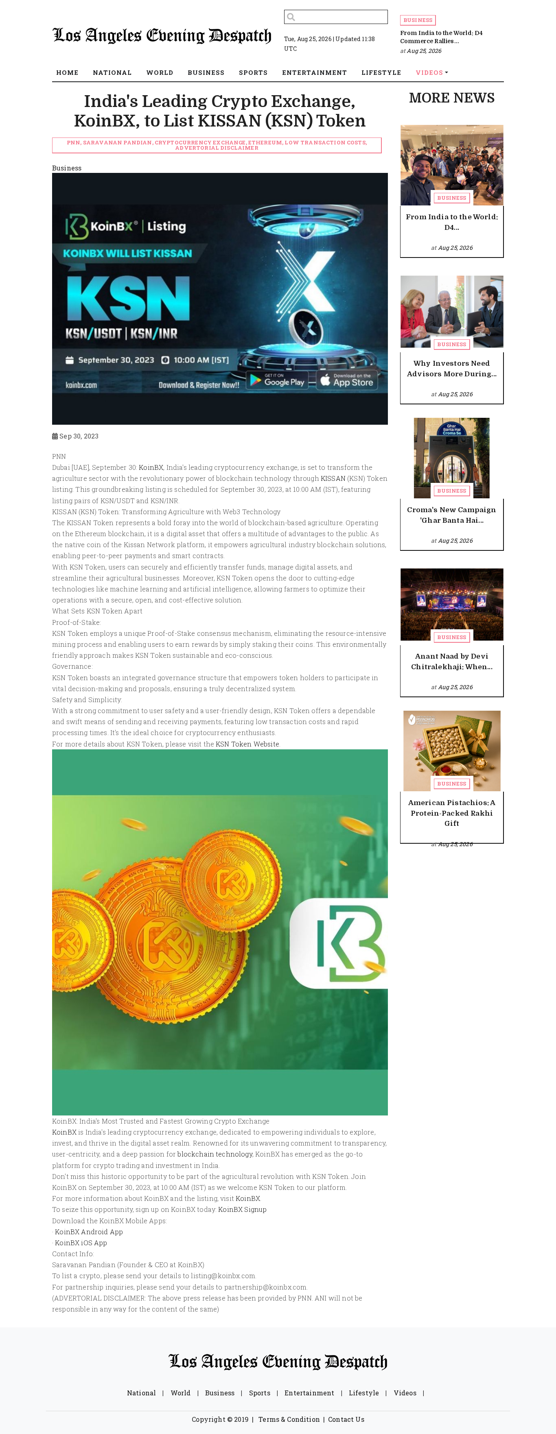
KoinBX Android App (89, 1231)
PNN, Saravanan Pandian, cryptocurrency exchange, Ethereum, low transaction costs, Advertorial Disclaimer (217, 145)
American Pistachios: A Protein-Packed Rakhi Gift (452, 813)
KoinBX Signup (242, 1209)
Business (417, 20)
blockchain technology (214, 1154)
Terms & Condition (289, 1419)
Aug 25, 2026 (424, 51)
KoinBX (151, 467)
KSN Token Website (247, 744)
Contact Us (346, 1419)
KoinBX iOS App (81, 1242)
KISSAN (333, 478)
